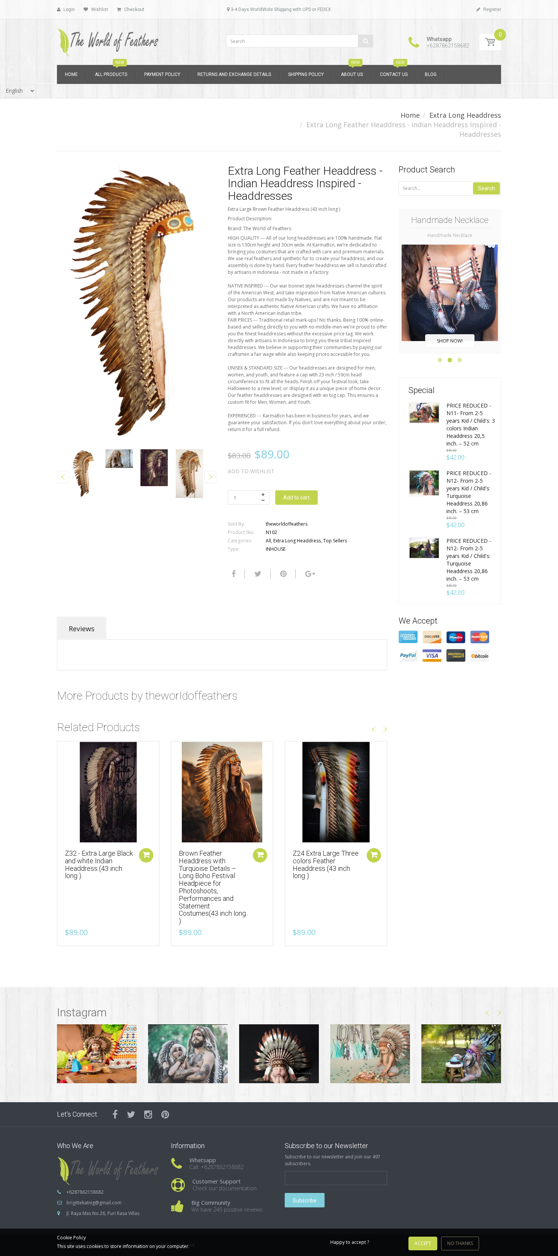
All (268, 540)
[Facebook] (233, 573)
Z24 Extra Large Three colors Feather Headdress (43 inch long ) (326, 864)
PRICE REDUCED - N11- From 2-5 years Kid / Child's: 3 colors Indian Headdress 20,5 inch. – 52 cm (470, 424)
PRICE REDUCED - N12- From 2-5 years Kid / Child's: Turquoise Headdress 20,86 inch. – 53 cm (468, 492)
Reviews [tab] (82, 628)
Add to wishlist (251, 471)
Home (410, 115)
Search (486, 188)
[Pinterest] (165, 1114)
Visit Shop (97, 1054)
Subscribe (305, 1201)
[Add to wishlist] (63, 751)
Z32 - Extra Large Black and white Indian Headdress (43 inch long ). (99, 864)
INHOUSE (275, 549)
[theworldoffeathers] (108, 39)
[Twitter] (257, 573)
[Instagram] (148, 1114)
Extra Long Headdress (465, 115)
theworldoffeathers (286, 524)
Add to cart (296, 498)
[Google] (309, 573)
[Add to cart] (146, 855)
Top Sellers (335, 540)
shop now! (450, 341)
